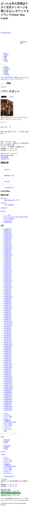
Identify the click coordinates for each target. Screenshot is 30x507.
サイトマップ (8, 429)
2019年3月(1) (8, 302)
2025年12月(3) (8, 234)
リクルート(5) (8, 220)
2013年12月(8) (8, 406)
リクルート (7, 427)
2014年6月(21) (8, 395)
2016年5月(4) (8, 355)
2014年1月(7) (8, 404)
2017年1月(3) (8, 341)
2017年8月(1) (8, 328)
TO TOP (3, 451)
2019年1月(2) (8, 305)
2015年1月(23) (8, 383)
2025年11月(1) (8, 236)
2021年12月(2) (8, 280)
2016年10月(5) (8, 346)
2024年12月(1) (8, 245)
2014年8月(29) (8, 392)
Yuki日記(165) (8, 222)
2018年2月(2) (8, 317)
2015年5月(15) (8, 376)
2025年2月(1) (8, 241)
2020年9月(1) (8, 289)
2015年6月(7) (8, 374)
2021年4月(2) (8, 282)
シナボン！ (7, 169)
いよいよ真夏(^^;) (9, 204)
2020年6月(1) (8, 291)
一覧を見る (4, 208)
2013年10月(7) (8, 410)
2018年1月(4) (8, 319)
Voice (5, 59)
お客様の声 (7, 420)
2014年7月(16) (8, 394)
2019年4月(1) (8, 300)
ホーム (6, 413)
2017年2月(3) (8, 339)
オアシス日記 (8, 423)
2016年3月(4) (8, 358)
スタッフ (6, 418)
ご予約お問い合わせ (10, 422)
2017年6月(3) (8, 332)
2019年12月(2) (8, 296)
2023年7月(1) (8, 261)
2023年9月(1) (8, 257)
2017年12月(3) (8, 321)
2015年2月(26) (8, 381)
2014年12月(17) (8, 385)
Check (11, 96)
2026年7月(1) (8, 231)
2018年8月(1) (8, 310)
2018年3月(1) (8, 316)
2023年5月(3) (8, 264)
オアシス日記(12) (9, 218)
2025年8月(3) (8, 238)
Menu (5, 56)
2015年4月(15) (8, 378)
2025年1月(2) (8, 243)
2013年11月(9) (8, 408)
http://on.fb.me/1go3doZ (7, 155)
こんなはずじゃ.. (9, 187)
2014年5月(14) (8, 397)
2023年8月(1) (8, 259)
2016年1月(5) (8, 362)
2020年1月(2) (8, 294)
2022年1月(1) (8, 279)
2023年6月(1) (8, 263)
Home (5, 53)
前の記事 (5, 157)
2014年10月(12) (8, 388)
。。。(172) (7, 215)
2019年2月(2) (8, 303)
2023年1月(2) (8, 270)
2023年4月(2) (8, 266)
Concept (6, 54)
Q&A (5, 430)
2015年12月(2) (8, 364)
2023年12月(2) (8, 254)
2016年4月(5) (8, 357)
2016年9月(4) (8, 348)
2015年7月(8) (8, 372)
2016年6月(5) (8, 353)
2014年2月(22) (8, 403)
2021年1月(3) (8, 286)
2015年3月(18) (8, 380)
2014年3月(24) (8, 401)
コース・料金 (8, 416)
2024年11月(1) (8, 247)
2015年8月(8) (8, 371)
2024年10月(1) (8, 248)
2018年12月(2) (8, 307)
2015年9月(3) (8, 369)
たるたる (6, 181)
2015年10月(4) (8, 367)
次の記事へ (4, 158)
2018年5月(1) (8, 312)
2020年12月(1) (8, 287)
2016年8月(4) (8, 349)
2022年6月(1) (8, 277)
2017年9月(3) (8, 326)
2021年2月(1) (8, 284)
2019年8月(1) (8, 298)
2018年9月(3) (8, 309)
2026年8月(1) (8, 229)
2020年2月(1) (8, 293)
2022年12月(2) (8, 271)
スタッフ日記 (8, 425)
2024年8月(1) (8, 250)
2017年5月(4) (8, 333)
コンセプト (7, 415)
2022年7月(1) (8, 275)
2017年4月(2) (8, 335)
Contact (6, 61)
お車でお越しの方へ (10, 200)
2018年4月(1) (8, 314)
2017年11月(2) (8, 323)
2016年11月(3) (8, 344)
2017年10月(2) (8, 325)
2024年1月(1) (8, 252)
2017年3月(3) (8, 337)
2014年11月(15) (8, 387)
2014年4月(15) (8, 399)
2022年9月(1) (8, 273)
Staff (5, 57)
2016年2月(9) (8, 360)
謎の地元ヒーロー (9, 175)
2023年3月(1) (8, 268)
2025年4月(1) (8, 239)
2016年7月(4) (8, 351)
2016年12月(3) (8, 342)
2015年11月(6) (8, 365)
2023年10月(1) (8, 255)
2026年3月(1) (8, 232)
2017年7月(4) (8, 330)
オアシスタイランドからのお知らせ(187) (16, 216)
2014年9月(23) (8, 390)
